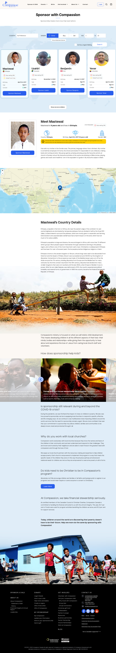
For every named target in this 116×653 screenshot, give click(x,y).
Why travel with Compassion (68, 601)
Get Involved (63, 592)
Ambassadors (62, 610)
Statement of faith (17, 603)
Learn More (48, 486)
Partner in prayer (63, 613)
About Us (14, 598)
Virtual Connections (65, 605)
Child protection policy (88, 618)
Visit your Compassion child (67, 598)
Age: (82, 35)
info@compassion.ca (91, 606)
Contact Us (87, 592)
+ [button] (2, 170)
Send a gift (37, 623)
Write (53, 4)
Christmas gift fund (64, 608)
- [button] (2, 173)
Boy (64, 36)
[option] (43, 72)
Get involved (62, 4)
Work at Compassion (64, 625)
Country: (12, 35)
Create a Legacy (39, 603)
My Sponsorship (41, 612)
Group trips (62, 603)
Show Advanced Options (58, 40)
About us (74, 4)
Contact (85, 4)
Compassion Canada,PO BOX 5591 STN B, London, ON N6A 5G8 (91, 598)
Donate (43, 4)
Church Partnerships (64, 622)
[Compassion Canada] (10, 4)
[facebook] (84, 611)
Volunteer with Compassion (67, 596)
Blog (60, 629)
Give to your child (39, 598)
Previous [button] (41, 379)
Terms (87, 615)
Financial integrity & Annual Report (19, 608)
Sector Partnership (64, 620)
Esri (108, 212)
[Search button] (106, 4)
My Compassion (39, 615)
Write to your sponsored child (43, 620)
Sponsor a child (32, 4)
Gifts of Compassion (40, 608)
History (13, 606)
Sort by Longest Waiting (84, 45)
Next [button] (106, 379)
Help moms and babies (41, 601)
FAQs (83, 615)
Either (53, 36)
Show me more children (58, 107)
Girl (74, 36)
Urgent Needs (38, 596)
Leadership (14, 612)
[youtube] (97, 611)
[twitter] (92, 611)
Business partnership (65, 618)
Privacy (92, 615)
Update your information (42, 618)
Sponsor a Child (17, 592)
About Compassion (16, 601)
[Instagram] (88, 611)
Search (99, 44)
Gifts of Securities (40, 605)
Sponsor (14, 93)
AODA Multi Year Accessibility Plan (91, 626)
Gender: (43, 35)
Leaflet (99, 212)
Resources (61, 615)
